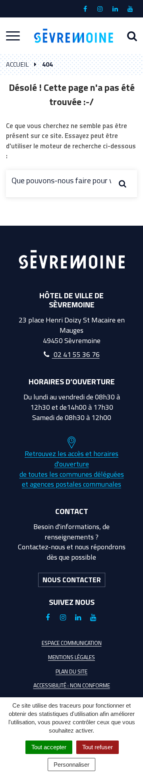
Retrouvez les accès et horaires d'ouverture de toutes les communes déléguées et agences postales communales (71, 468)
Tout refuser (97, 747)
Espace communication (72, 643)
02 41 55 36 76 (76, 354)
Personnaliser (71, 764)
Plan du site (71, 671)
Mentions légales (71, 657)
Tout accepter (48, 747)
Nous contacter (72, 579)
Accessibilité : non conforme (71, 685)
